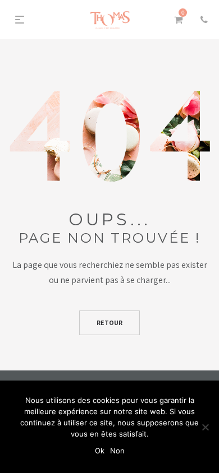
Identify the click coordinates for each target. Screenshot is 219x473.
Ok (99, 450)
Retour (109, 322)
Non (117, 450)
